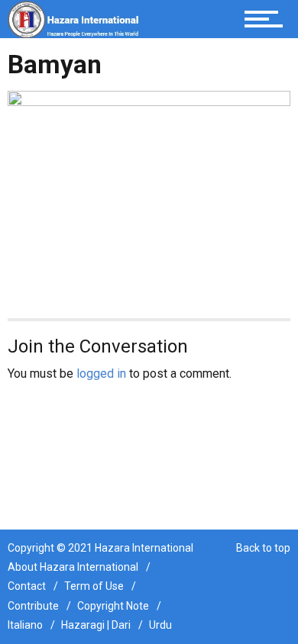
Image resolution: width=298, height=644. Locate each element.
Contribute (33, 606)
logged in (101, 373)
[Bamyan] (149, 195)
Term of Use (94, 586)
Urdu (160, 625)
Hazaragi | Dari (96, 625)
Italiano (25, 625)
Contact (27, 586)
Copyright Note (113, 606)
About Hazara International (73, 567)
